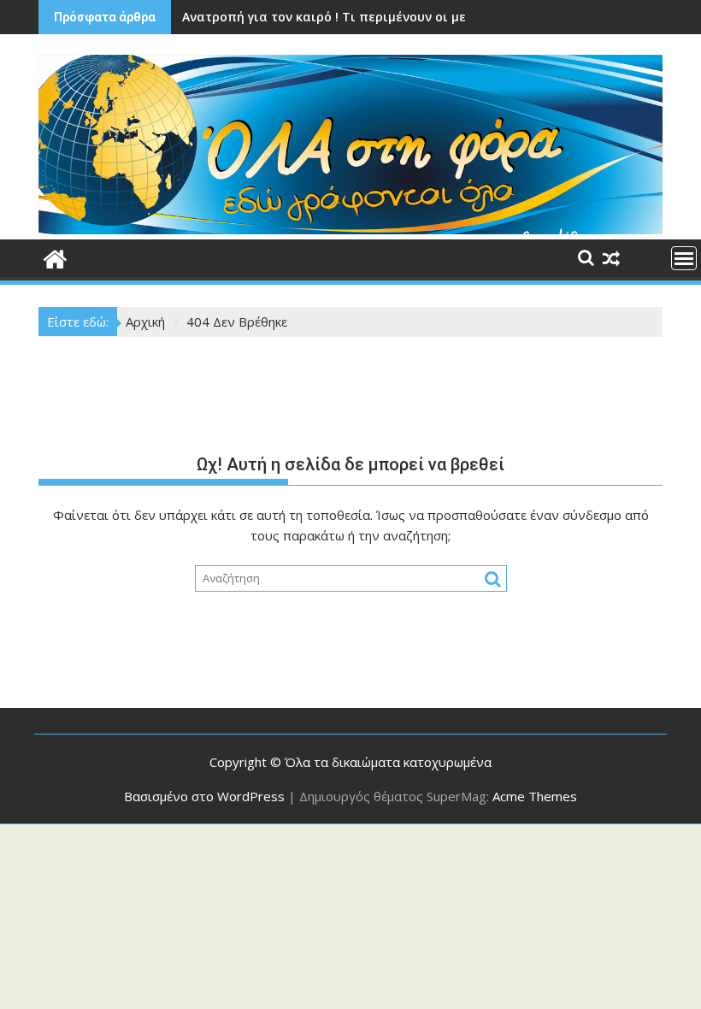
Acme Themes (534, 796)
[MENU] (684, 258)
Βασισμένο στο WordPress (204, 796)
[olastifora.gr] (350, 229)
